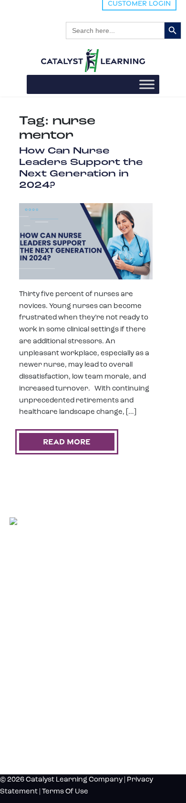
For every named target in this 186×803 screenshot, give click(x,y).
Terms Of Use (65, 791)
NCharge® (21, 624)
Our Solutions (44, 611)
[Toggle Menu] (147, 84)
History (28, 720)
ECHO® (18, 652)
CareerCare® (24, 671)
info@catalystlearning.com (56, 590)
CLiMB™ (19, 633)
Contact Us (36, 736)
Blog (20, 689)
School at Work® (28, 643)
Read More (67, 441)
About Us (32, 705)
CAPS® (18, 662)
